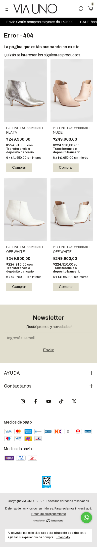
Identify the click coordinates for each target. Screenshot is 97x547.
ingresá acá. (83, 508)
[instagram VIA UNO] (22, 401)
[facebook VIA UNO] (35, 401)
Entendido (63, 537)
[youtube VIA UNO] (48, 401)
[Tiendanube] (48, 521)
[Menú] (7, 8)
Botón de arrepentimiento (48, 514)
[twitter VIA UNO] (74, 401)
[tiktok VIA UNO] (61, 401)
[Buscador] (81, 8)
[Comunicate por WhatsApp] (86, 517)
